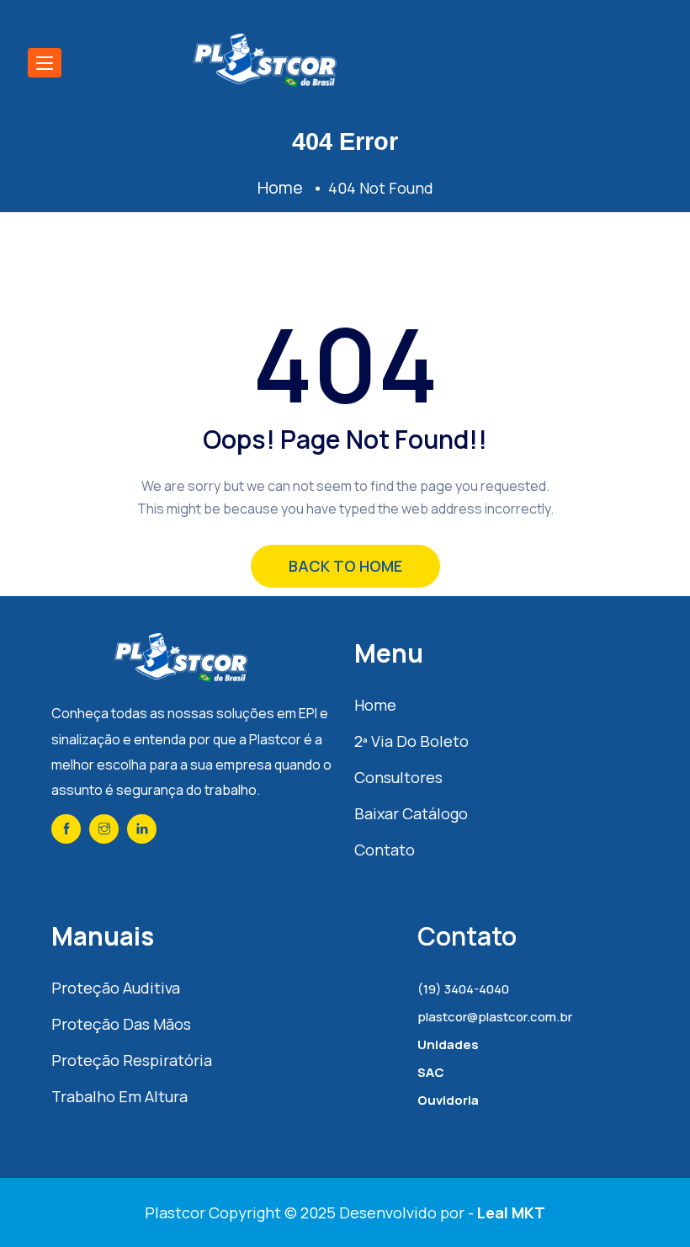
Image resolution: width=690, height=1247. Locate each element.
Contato (384, 849)
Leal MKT (511, 1212)
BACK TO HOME (345, 566)
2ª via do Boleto (411, 741)
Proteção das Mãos (121, 1024)
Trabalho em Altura (119, 1096)
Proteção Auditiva (115, 988)
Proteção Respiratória (131, 1060)
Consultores (398, 777)
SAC (430, 1072)
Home (375, 705)
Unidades (448, 1044)
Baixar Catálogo (411, 813)
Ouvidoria (448, 1100)
